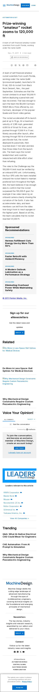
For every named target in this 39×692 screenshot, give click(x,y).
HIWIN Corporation (11, 492)
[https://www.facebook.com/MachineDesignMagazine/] (15, 652)
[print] (35, 65)
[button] (4, 5)
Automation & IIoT (10, 17)
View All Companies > (19, 518)
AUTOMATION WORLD (19, 662)
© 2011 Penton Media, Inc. (15, 298)
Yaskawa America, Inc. (12, 513)
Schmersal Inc (9, 510)
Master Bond (8, 496)
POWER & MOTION (19, 669)
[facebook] (12, 65)
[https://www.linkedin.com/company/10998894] (18, 652)
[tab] (9, 419)
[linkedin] (16, 65)
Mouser (6, 499)
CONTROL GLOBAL (19, 664)
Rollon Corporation (11, 506)
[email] (27, 65)
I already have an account (19, 452)
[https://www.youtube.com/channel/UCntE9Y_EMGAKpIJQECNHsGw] (23, 652)
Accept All (19, 687)
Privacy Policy (27, 681)
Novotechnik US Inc (11, 503)
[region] (19, 424)
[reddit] (23, 65)
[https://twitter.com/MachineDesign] (21, 652)
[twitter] (19, 65)
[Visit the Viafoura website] (30, 429)
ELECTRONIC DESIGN (19, 667)
